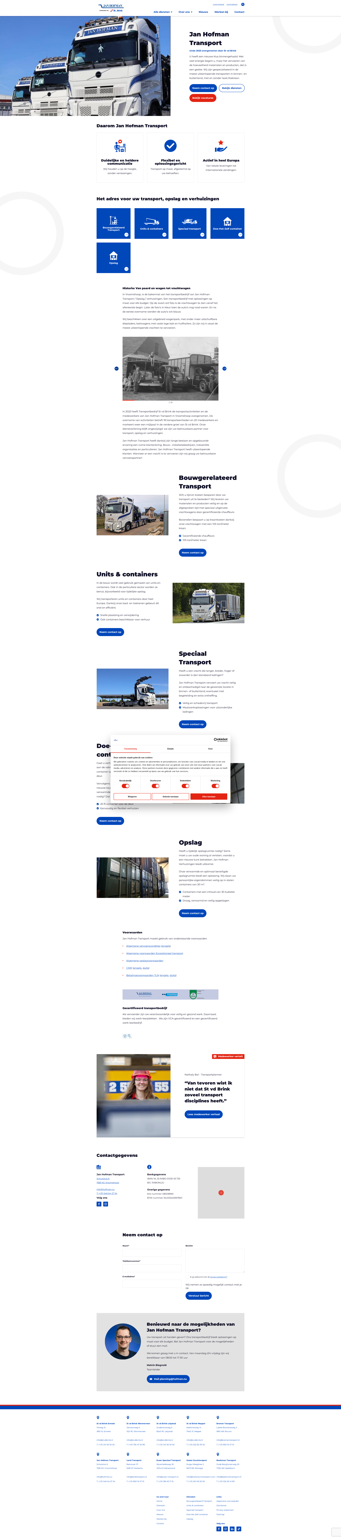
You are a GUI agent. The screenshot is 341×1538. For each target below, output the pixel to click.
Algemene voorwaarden (227, 1501)
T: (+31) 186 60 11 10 (165, 1481)
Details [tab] (170, 749)
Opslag (189, 1519)
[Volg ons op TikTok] (238, 1529)
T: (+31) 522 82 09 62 (195, 1444)
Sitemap (220, 1514)
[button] (221, 1192)
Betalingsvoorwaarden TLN (142, 975)
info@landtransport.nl (137, 1477)
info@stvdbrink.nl (105, 1440)
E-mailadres (129, 1276)
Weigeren (132, 796)
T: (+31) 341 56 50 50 (106, 1444)
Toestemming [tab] (130, 749)
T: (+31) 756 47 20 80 (136, 1444)
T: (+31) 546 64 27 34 (107, 1193)
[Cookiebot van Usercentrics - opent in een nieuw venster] (216, 740)
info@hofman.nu (106, 1189)
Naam (126, 1246)
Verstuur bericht (198, 1295)
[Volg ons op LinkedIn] (232, 1529)
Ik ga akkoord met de (208, 1277)
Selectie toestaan (170, 796)
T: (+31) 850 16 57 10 (225, 1444)
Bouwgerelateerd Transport (199, 1501)
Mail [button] (170, 1379)
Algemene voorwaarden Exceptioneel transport (154, 953)
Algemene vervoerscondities (143, 946)
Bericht (189, 1246)
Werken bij (221, 12)
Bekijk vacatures (202, 97)
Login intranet (218, 4)
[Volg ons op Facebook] (99, 1204)
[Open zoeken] (242, 4)
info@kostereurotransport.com (200, 1477)
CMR (129, 968)
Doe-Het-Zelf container (197, 1514)
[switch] (155, 786)
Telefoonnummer (131, 1261)
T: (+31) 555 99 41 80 (225, 1481)
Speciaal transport (194, 1510)
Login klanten (232, 4)
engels (166, 946)
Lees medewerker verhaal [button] (204, 1114)
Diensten (161, 1505)
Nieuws (203, 12)
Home (159, 1501)
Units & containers (195, 1505)
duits (146, 968)
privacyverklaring (218, 1277)
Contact (239, 12)
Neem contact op (203, 88)
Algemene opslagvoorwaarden (144, 960)
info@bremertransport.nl (228, 1440)
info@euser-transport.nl (167, 1477)
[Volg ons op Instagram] (105, 1204)
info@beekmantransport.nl (228, 1477)
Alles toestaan (208, 796)
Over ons (184, 12)
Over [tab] (210, 749)
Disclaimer (221, 1505)
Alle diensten (162, 12)
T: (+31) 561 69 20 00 (195, 1481)
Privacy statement (225, 1510)
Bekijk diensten (231, 88)
